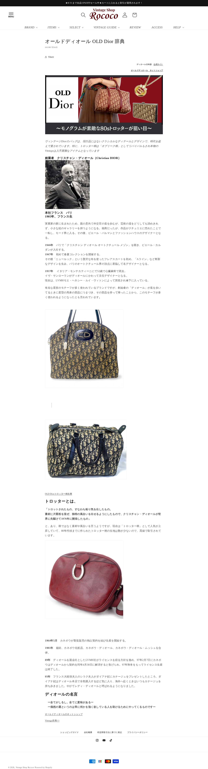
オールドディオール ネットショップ (147, 70)
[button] (11, 15)
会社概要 (88, 732)
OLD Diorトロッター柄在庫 (58, 494)
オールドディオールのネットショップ (64, 714)
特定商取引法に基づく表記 (109, 732)
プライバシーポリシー (137, 732)
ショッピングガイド (69, 732)
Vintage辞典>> (52, 720)
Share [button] (51, 57)
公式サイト (158, 64)
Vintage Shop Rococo (25, 767)
